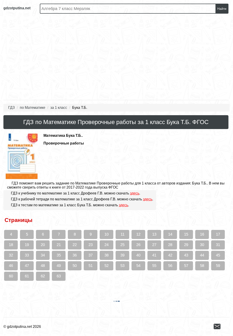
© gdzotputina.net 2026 (22, 327)
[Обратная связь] (222, 327)
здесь (134, 193)
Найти (221, 8)
